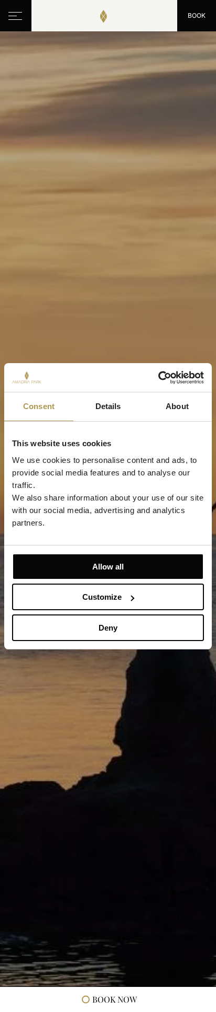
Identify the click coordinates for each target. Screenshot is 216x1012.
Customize (102, 596)
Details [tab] (108, 406)
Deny (108, 627)
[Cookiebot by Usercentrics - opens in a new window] (158, 378)
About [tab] (177, 406)
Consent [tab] (39, 406)
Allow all (108, 566)
